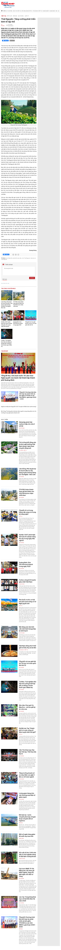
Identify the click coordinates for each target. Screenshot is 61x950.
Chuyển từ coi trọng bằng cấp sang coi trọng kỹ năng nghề (27, 512)
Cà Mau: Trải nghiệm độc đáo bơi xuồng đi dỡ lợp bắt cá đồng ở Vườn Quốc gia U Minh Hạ (6, 343)
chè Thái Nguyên (26, 258)
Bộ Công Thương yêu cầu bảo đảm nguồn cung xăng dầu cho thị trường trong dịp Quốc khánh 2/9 (18, 412)
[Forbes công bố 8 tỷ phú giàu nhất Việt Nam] (9, 585)
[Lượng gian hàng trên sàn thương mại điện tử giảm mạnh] (9, 798)
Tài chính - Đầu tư (23, 450)
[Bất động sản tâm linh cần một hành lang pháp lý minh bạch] (9, 632)
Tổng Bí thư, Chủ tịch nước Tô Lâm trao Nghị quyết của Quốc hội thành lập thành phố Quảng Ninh (18, 378)
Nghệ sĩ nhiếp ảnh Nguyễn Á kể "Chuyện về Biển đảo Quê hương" (18, 406)
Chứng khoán (22, 858)
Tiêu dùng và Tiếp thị (23, 649)
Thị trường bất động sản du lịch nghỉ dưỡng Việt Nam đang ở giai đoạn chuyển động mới (27, 445)
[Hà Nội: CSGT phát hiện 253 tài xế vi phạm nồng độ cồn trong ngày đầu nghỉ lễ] (6, 315)
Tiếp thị (4, 10)
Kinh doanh (21, 779)
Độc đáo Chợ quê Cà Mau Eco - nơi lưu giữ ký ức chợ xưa (27, 707)
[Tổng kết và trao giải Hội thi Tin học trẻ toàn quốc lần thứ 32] (30, 315)
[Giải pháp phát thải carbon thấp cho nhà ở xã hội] (9, 427)
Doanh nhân (21, 584)
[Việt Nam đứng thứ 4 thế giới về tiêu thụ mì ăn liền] (9, 651)
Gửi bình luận (32, 278)
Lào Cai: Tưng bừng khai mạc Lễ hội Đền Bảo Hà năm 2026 (27, 899)
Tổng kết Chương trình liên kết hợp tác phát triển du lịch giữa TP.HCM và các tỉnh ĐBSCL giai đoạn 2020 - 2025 (27, 395)
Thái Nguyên (4, 259)
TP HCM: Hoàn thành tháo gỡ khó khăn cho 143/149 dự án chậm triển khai (18, 304)
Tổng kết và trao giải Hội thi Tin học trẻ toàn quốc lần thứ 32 (30, 323)
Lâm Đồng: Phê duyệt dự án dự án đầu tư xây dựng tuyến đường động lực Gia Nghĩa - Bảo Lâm (6, 304)
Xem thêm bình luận (5, 283)
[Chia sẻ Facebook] (5, 41)
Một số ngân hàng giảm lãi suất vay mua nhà (27, 835)
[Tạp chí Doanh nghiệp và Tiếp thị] (8, 4)
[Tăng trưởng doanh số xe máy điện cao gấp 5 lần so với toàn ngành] (9, 778)
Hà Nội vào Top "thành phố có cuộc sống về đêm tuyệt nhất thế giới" (27, 730)
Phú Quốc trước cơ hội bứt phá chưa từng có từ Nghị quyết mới (27, 601)
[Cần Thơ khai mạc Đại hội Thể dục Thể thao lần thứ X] (9, 755)
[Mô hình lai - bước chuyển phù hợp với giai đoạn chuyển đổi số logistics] (9, 820)
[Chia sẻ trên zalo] (16, 254)
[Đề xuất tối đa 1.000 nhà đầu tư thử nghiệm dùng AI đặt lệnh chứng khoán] (9, 858)
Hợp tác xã (32, 258)
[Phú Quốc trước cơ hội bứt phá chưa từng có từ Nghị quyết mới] (9, 605)
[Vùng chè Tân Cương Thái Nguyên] (18, 112)
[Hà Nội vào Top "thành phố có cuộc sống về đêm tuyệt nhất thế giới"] (9, 733)
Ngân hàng (21, 838)
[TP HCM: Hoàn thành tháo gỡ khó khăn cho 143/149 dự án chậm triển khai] (18, 295)
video (56, 10)
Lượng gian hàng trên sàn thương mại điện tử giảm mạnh (27, 795)
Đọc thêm (4, 419)
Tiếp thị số (9, 15)
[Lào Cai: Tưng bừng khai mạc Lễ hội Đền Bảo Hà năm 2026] (9, 902)
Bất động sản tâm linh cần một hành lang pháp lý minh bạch (27, 629)
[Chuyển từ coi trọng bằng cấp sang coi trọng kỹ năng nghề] (9, 515)
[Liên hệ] (18, 254)
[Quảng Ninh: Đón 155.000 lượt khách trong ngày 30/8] (18, 315)
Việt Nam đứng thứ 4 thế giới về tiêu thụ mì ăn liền (27, 647)
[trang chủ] (2, 11)
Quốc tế (26, 15)
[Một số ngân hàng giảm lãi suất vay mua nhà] (9, 839)
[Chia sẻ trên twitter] (13, 254)
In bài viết (12, 40)
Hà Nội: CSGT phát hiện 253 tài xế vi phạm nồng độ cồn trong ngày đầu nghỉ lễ (6, 324)
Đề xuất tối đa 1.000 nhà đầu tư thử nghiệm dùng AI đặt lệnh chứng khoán (27, 854)
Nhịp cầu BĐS (21, 428)
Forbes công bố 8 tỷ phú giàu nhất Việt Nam (27, 581)
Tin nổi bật (4, 351)
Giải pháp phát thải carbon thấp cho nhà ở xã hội (27, 424)
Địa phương (21, 15)
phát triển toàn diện (17, 258)
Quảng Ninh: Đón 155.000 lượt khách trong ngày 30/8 (18, 323)
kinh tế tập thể (9, 258)
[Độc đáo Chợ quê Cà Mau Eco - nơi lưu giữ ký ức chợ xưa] (9, 710)
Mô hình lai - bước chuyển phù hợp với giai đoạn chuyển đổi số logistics (27, 818)
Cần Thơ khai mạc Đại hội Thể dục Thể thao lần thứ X (27, 752)
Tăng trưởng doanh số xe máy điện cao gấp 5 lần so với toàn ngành (27, 775)
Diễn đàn (15, 15)
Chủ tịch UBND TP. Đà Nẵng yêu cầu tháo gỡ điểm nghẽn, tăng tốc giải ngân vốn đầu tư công (26, 872)
